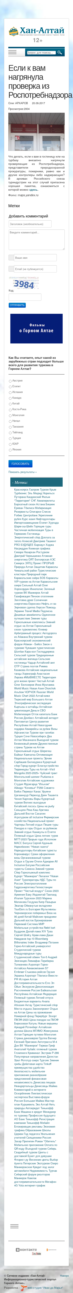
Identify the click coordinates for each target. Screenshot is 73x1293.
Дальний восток (24, 920)
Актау (29, 1005)
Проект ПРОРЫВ (43, 563)
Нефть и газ (48, 603)
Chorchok (50, 688)
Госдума (33, 902)
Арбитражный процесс (28, 633)
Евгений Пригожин (26, 1042)
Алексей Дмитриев (34, 541)
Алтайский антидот (46, 718)
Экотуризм (43, 1163)
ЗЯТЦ (29, 563)
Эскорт (52, 1016)
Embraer (19, 972)
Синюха (30, 869)
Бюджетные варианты (28, 1001)
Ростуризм (42, 552)
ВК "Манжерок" (29, 1045)
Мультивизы (48, 909)
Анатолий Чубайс (25, 1049)
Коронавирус (22, 854)
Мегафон (50, 1182)
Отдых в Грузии (24, 861)
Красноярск (21, 489)
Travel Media (33, 611)
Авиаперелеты (46, 500)
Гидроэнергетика (24, 887)
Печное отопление (42, 596)
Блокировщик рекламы (28, 1126)
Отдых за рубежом (45, 828)
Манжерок (20, 1178)
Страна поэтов (29, 666)
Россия (46, 1137)
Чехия (18, 799)
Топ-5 (44, 957)
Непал (16, 421)
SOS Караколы (49, 578)
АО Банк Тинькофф (26, 1119)
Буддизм (20, 931)
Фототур (26, 1060)
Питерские (30, 1163)
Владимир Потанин (47, 942)
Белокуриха (35, 762)
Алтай (44, 592)
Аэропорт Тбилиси (36, 975)
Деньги (35, 710)
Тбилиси (29, 508)
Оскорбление (22, 1093)
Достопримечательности (29, 983)
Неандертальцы (24, 1086)
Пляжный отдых (24, 835)
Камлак (31, 1178)
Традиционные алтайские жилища (34, 657)
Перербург (41, 1016)
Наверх (64, 1275)
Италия (19, 898)
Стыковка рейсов (36, 972)
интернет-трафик (35, 1185)
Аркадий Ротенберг (26, 1027)
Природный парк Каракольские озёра (30, 576)
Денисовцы (41, 1086)
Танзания (18, 426)
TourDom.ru (21, 909)
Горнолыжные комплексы (30, 622)
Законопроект (41, 1009)
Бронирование (43, 920)
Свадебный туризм (26, 1152)
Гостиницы (33, 534)
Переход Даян (38, 795)
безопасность (23, 1071)
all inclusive (36, 817)
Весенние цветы (39, 1159)
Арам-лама (39, 935)
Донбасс (29, 718)
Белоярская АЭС (45, 559)
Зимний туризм (44, 869)
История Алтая (28, 979)
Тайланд (17, 432)
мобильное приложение (29, 1073)
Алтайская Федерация (43, 994)
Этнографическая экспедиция (32, 703)
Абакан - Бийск (33, 644)
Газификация (22, 596)
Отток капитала (41, 714)
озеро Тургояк (41, 1060)
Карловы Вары (32, 799)
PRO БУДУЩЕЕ (24, 545)
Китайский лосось (25, 806)
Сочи (27, 736)
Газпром (34, 489)
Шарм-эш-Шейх (24, 526)
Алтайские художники (40, 780)
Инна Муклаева (44, 684)
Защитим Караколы (46, 567)
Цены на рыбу (45, 806)
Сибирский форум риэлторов (32, 1174)
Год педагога (32, 1134)
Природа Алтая (24, 567)
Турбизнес (21, 493)
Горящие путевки (33, 1034)
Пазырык (50, 902)
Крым (52, 489)
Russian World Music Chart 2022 (34, 694)
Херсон (41, 607)
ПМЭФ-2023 (21, 1020)
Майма (53, 1086)
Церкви (19, 1134)
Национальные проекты (29, 758)
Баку (29, 894)
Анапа (45, 1001)
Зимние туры (39, 618)
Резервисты (21, 511)
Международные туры (27, 953)
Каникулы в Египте (44, 832)
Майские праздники (44, 916)
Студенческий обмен (27, 957)
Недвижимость (39, 1171)
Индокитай (39, 894)
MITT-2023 (21, 839)
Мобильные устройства (29, 928)
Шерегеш (45, 751)
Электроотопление (35, 883)
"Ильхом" (44, 784)
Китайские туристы (45, 850)
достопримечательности (29, 1182)
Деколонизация (44, 986)
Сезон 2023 (52, 891)
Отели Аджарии (44, 861)
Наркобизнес (22, 846)
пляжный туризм (46, 1049)
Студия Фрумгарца (26, 784)
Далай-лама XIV (36, 931)
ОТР (17, 666)
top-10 (31, 939)
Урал (17, 1060)
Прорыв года (36, 839)
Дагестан (52, 1056)
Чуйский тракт (48, 773)
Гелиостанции (43, 887)
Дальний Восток (24, 813)
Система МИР (35, 924)
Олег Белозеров (24, 684)
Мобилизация (22, 714)
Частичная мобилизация (29, 530)
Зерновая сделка (25, 607)
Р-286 (55, 1053)
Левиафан (34, 961)
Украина (19, 975)
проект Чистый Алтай (41, 681)
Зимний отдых (23, 832)
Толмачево (21, 964)
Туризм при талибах (42, 732)
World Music (22, 688)
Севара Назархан (25, 552)
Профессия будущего (42, 1115)
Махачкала (30, 740)
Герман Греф (47, 1045)
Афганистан (22, 732)
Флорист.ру (21, 1159)
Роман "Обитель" (45, 1141)
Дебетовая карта (32, 1064)
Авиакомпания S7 (37, 968)
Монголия (18, 415)
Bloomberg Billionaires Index (31, 940)
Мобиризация (43, 508)
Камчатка (30, 754)
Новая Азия (37, 688)
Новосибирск (38, 736)
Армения (20, 894)
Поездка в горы (24, 828)
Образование (33, 1130)
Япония (16, 449)
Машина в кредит (32, 1112)
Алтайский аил (45, 662)
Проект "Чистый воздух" (29, 891)
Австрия (17, 380)
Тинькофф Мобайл (38, 1123)
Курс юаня (29, 519)
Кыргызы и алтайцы (26, 707)
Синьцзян (20, 810)
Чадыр (32, 662)
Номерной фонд (24, 1016)
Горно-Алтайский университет (32, 946)
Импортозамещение (26, 522)
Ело (48, 983)
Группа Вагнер (47, 1038)
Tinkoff (47, 1064)
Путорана (20, 497)
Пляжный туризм (25, 997)
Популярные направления (30, 1056)
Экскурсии (28, 986)
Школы (46, 1130)
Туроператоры (31, 880)
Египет (16, 386)
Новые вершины (48, 1023)
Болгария (35, 909)
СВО (43, 710)
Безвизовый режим (26, 743)
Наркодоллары (23, 850)
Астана (41, 504)
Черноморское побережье (30, 913)
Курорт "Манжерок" (26, 876)
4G (16, 1185)
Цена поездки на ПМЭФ (44, 1020)
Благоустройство (48, 765)
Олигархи (35, 511)
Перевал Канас (32, 791)
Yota (21, 1185)
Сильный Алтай (32, 585)
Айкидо (19, 788)
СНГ (34, 500)
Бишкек (50, 504)
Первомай (20, 924)
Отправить (17, 305)
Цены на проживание (39, 1012)
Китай (15, 403)
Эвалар (19, 905)
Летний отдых (34, 824)
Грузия (51, 972)
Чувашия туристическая (40, 648)
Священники (34, 1137)
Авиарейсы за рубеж (38, 729)
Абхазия (19, 1005)
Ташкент (51, 541)
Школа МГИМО (33, 1031)
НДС (43, 880)
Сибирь (51, 1148)
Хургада (53, 522)
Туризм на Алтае (34, 747)
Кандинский (34, 497)
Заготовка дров (24, 600)
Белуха (28, 843)
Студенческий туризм (27, 950)
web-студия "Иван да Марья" (45, 1288)
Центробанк (30, 515)
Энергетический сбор (27, 537)
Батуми (30, 865)
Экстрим (46, 1053)
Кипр (42, 902)
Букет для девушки (40, 1156)
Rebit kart (49, 928)
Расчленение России (27, 990)
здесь (33, 189)
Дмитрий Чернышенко (28, 556)
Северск (19, 563)
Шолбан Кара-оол (25, 651)
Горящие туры (42, 526)
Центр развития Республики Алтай (31, 723)
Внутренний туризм (40, 637)
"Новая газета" (40, 846)
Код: (11, 290)
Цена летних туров (46, 835)
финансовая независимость (30, 1080)
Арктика (44, 810)
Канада (16, 397)
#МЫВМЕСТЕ (33, 677)
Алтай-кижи (43, 696)
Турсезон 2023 (33, 898)
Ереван (19, 508)
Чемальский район (26, 570)
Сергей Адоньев (43, 843)
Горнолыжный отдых (27, 751)
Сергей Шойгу (23, 935)
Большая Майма (34, 1101)
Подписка (46, 611)
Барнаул (40, 545)
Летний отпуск (44, 997)
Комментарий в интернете (30, 1090)
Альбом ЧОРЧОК (25, 692)
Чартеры (20, 824)
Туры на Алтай (38, 769)
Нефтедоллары (45, 519)
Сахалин (40, 813)
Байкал (19, 754)
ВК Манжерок (32, 592)
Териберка (47, 961)
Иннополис (37, 589)
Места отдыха (23, 1009)
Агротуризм (21, 817)
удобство (38, 1067)
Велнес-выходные (35, 802)
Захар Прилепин (24, 1141)
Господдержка (45, 651)
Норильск (49, 493)
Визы (54, 729)
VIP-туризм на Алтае (27, 581)
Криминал (34, 1053)
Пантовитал (21, 721)
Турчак (53, 1171)
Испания (17, 392)
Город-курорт (29, 765)
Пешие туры (50, 824)
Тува (50, 931)
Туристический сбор (45, 1005)
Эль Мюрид (35, 493)
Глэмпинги (21, 1053)
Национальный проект (40, 821)
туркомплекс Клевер (34, 629)
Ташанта (53, 795)
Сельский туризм (25, 655)
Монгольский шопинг (27, 777)
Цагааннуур (21, 795)
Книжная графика (39, 548)
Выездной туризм (47, 740)
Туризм (44, 489)
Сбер (17, 872)
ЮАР (15, 444)
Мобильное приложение (29, 1145)
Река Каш (33, 810)
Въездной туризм (36, 1148)
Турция (16, 438)
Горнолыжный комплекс (35, 872)
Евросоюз (34, 603)
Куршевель (28, 1104)
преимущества (23, 1067)
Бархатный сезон (25, 504)
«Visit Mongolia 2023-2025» (34, 771)
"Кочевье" (30, 788)
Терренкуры (21, 769)
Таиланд (51, 894)
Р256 (40, 788)
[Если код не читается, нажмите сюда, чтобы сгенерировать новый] (24, 282)
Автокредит (33, 1108)
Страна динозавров (26, 1038)
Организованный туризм (35, 858)
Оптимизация (44, 754)
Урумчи (46, 791)
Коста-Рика (19, 409)
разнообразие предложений (30, 1076)
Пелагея (44, 876)
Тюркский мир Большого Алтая (33, 699)
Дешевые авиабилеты (28, 615)
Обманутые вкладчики (38, 905)
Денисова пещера (44, 1082)
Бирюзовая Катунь (26, 1023)
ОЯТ (31, 559)
